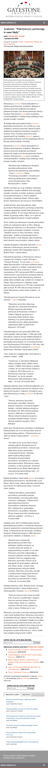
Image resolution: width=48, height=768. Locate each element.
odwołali (17, 103)
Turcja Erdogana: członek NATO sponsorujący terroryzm (25, 655)
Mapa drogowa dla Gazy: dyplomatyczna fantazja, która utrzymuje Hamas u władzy (23, 660)
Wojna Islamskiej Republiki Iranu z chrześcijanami (22, 742)
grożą (24, 114)
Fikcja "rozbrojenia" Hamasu (18, 672)
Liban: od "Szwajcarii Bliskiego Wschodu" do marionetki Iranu (24, 668)
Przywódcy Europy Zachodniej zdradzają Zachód (22, 725)
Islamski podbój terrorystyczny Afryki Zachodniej (22, 709)
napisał (15, 299)
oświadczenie (19, 173)
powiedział (35, 262)
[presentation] (12, 694)
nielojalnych (35, 347)
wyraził (38, 244)
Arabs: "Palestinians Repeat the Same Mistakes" (23, 43)
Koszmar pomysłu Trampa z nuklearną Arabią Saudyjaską (25, 650)
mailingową (25, 678)
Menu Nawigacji (8, 23)
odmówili (29, 136)
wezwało (35, 123)
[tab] (12, 694)
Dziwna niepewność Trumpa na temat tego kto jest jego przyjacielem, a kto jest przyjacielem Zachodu (23, 717)
